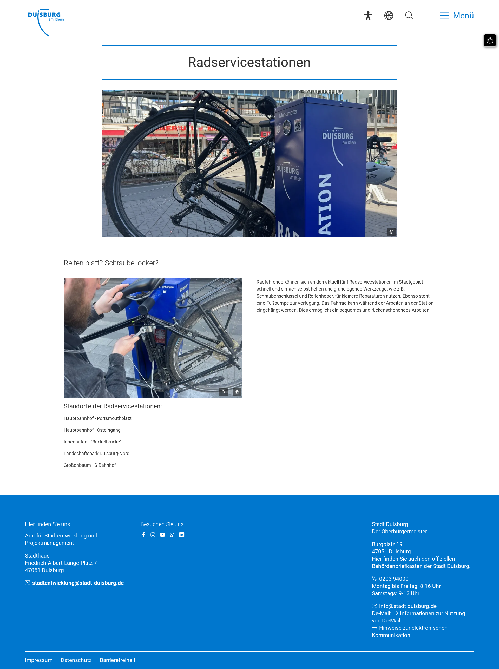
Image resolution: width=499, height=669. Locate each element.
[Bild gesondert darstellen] (221, 390)
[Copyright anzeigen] (389, 230)
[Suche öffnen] (409, 15)
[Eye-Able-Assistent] (368, 15)
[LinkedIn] (182, 534)
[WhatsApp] (172, 534)
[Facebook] (143, 534)
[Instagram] (153, 534)
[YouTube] (162, 534)
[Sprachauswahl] (388, 15)
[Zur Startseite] (46, 23)
